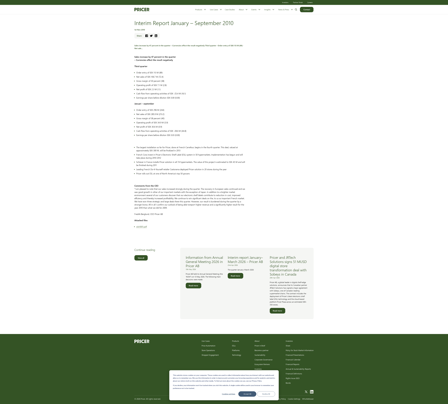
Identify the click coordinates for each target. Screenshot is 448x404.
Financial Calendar (293, 359)
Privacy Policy (280, 399)
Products (198, 9)
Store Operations (208, 350)
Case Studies (230, 9)
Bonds (288, 383)
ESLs (234, 345)
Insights (267, 9)
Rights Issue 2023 (292, 378)
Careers (310, 2)
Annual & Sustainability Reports (298, 369)
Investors (285, 2)
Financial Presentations (295, 355)
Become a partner (261, 350)
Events (254, 9)
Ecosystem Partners (262, 364)
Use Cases (214, 9)
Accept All (247, 394)
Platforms (236, 350)
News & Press (283, 9)
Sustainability (260, 355)
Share (288, 345)
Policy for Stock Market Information (300, 350)
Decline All (266, 394)
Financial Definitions (294, 373)
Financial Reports (292, 364)
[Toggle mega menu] (205, 9)
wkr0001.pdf (141, 226)
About (241, 9)
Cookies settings (228, 394)
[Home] (141, 9)
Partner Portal (298, 2)
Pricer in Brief (260, 345)
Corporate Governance (263, 359)
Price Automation (208, 345)
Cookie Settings (294, 399)
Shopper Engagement (210, 355)
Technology (236, 355)
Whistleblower (308, 399)
